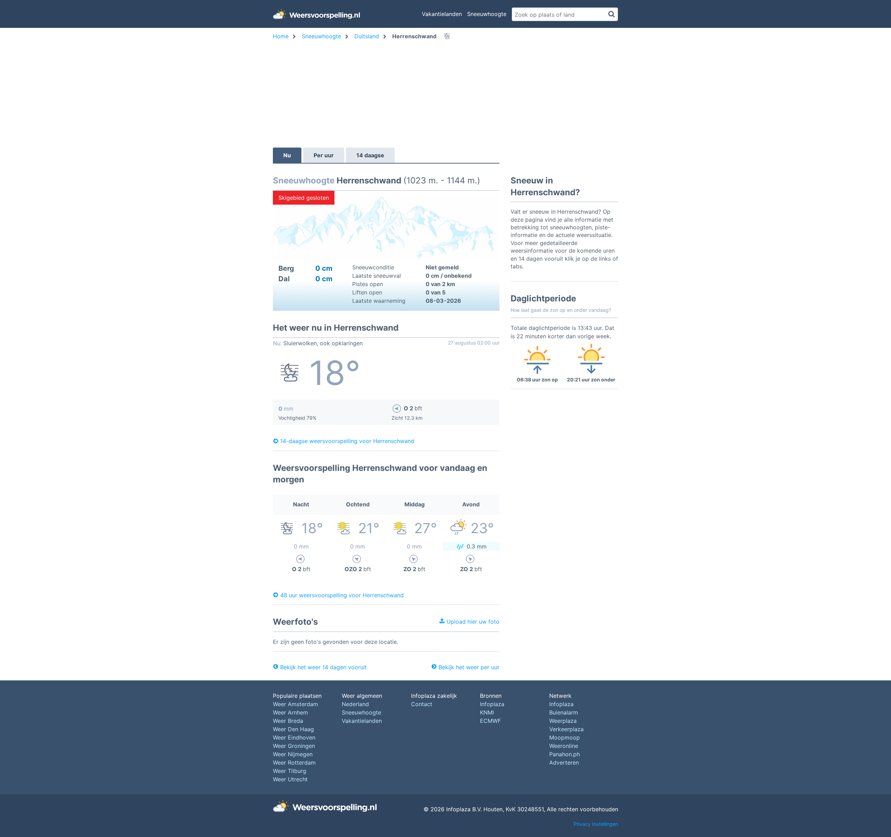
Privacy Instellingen (596, 824)
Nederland (355, 704)
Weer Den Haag (293, 729)
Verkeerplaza (566, 729)
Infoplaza (492, 704)
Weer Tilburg (289, 770)
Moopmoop (564, 737)
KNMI (487, 712)
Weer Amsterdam (295, 704)
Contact (421, 704)
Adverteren (564, 762)
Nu (287, 155)
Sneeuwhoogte (486, 13)
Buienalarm (563, 712)
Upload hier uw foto (472, 621)
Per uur (324, 155)
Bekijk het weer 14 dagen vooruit (323, 667)
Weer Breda (288, 720)
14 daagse (370, 155)
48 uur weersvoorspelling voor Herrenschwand (342, 594)
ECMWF (490, 720)
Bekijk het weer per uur (469, 667)
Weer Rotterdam (294, 762)
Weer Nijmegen (293, 754)
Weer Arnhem (290, 712)
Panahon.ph (564, 754)
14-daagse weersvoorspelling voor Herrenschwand (347, 440)
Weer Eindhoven (294, 737)
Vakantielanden (442, 13)
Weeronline (563, 745)
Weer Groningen (294, 745)
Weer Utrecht (290, 779)
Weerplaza (563, 720)
